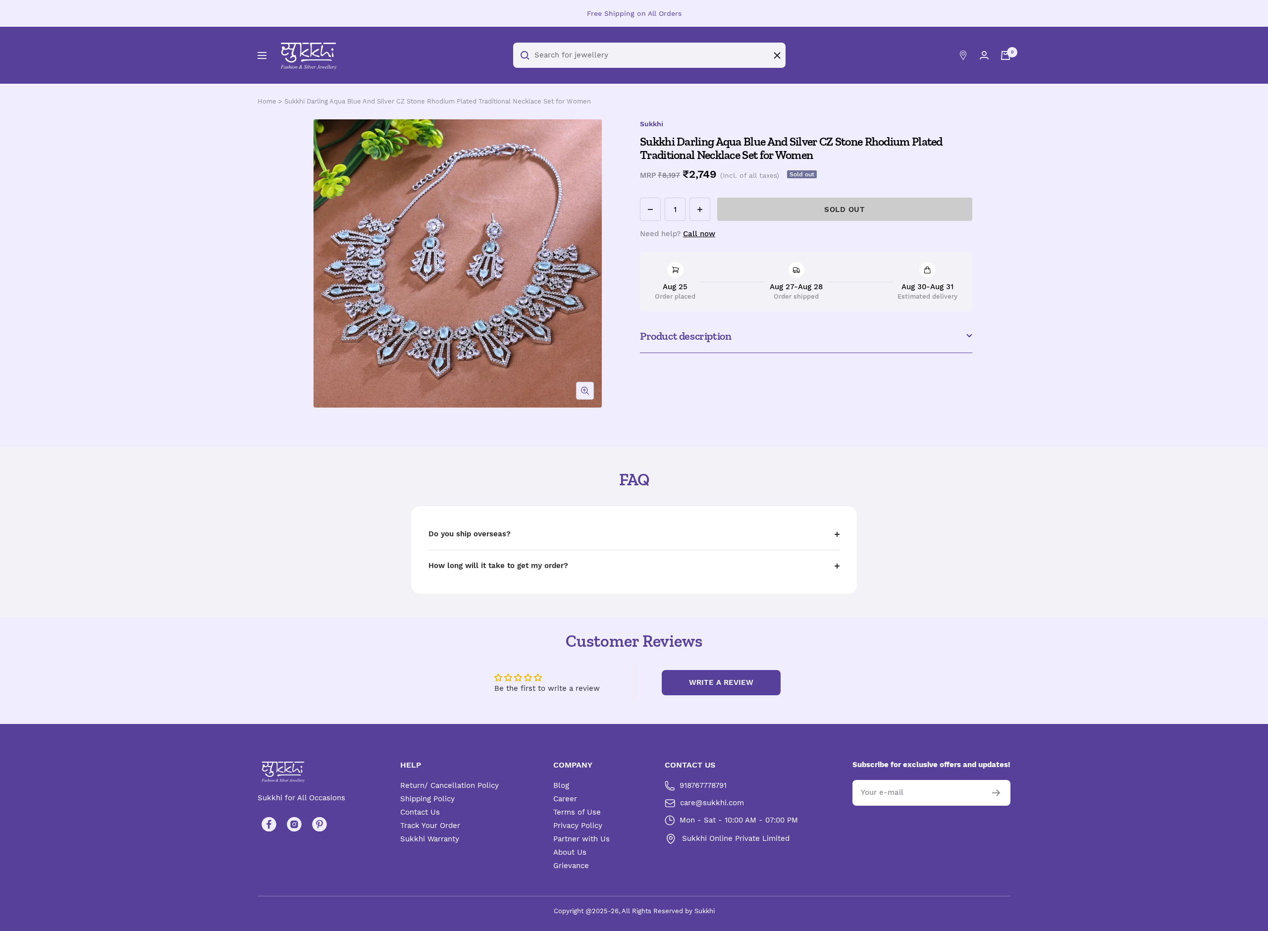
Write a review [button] (721, 682)
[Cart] (1005, 55)
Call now (699, 233)
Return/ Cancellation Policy (449, 785)
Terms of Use (577, 812)
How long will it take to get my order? (498, 565)
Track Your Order (430, 825)
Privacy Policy (577, 825)
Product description (685, 336)
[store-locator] (963, 55)
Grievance (571, 865)
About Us (569, 852)
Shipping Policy (427, 798)
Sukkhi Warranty (429, 838)
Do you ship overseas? (469, 533)
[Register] (996, 792)
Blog (561, 785)
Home (267, 101)
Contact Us (420, 812)
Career (565, 798)
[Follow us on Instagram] (294, 824)
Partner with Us (581, 838)
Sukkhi (651, 124)
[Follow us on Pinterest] (319, 824)
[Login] (984, 55)
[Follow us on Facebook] (269, 824)
